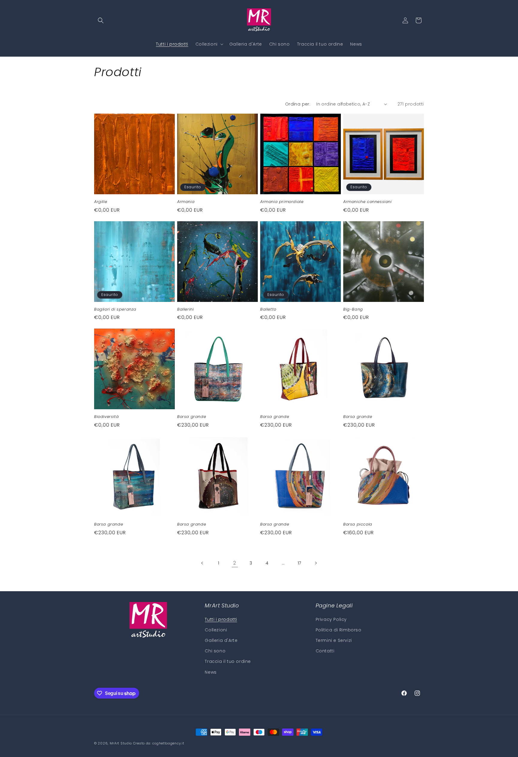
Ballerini (185, 309)
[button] (100, 20)
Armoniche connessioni (367, 201)
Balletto (268, 309)
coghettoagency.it (168, 743)
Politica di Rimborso (339, 630)
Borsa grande (191, 416)
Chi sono (215, 651)
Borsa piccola (357, 524)
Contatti (325, 651)
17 (299, 563)
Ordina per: (297, 104)
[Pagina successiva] (315, 563)
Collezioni (216, 630)
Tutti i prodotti (221, 619)
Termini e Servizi (334, 640)
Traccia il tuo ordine (228, 661)
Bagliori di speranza (115, 309)
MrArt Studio (121, 743)
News (210, 672)
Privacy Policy (331, 619)
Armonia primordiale (281, 201)
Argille (100, 201)
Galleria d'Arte (221, 640)
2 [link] (234, 562)
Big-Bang (353, 309)
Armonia (186, 201)
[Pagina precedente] (202, 563)
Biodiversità (106, 416)
